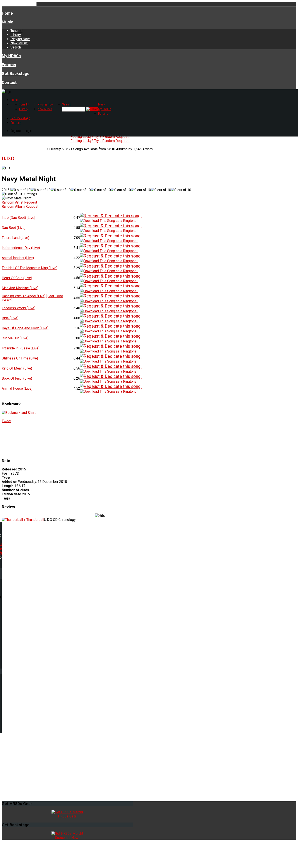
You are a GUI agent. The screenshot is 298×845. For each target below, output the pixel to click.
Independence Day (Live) (21, 248)
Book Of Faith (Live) (17, 378)
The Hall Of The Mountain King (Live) (29, 268)
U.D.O (8, 159)
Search (15, 47)
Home (7, 13)
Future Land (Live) (15, 238)
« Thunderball (33, 520)
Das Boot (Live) (14, 228)
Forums (9, 64)
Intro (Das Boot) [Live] (18, 218)
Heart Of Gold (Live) (17, 278)
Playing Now (20, 39)
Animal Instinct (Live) (18, 258)
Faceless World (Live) (18, 308)
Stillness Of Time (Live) (20, 358)
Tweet (6, 421)
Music (7, 22)
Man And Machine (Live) (20, 288)
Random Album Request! (20, 206)
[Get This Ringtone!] (109, 220)
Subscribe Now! (67, 838)
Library (15, 35)
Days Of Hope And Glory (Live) (25, 328)
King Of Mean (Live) (17, 368)
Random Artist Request (19, 202)
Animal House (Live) (17, 388)
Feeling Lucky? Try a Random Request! (100, 137)
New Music (19, 43)
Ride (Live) (10, 318)
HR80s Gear (67, 816)
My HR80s (11, 56)
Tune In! (16, 31)
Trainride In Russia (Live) (20, 348)
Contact (9, 82)
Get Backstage (15, 73)
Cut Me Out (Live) (15, 338)
